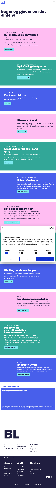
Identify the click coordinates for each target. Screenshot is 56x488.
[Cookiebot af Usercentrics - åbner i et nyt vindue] (48, 228)
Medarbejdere (20, 469)
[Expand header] (54, 2)
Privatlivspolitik (26, 484)
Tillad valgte (28, 259)
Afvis (10, 259)
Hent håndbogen (23, 78)
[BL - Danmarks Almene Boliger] (3, 2)
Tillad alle (45, 259)
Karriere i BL (20, 471)
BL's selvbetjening (7, 467)
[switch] (21, 253)
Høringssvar (33, 466)
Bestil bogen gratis (10, 347)
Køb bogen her (22, 310)
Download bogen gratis (11, 222)
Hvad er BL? (20, 466)
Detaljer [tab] (28, 232)
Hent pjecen (8, 49)
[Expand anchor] (3, 23)
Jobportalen (7, 471)
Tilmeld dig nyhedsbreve (20, 474)
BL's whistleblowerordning (35, 472)
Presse (6, 475)
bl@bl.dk (33, 449)
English (16, 484)
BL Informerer (8, 473)
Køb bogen (8, 282)
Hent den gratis (22, 191)
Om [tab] (46, 232)
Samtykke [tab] (9, 232)
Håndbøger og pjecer (35, 469)
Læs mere (7, 103)
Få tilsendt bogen (23, 374)
